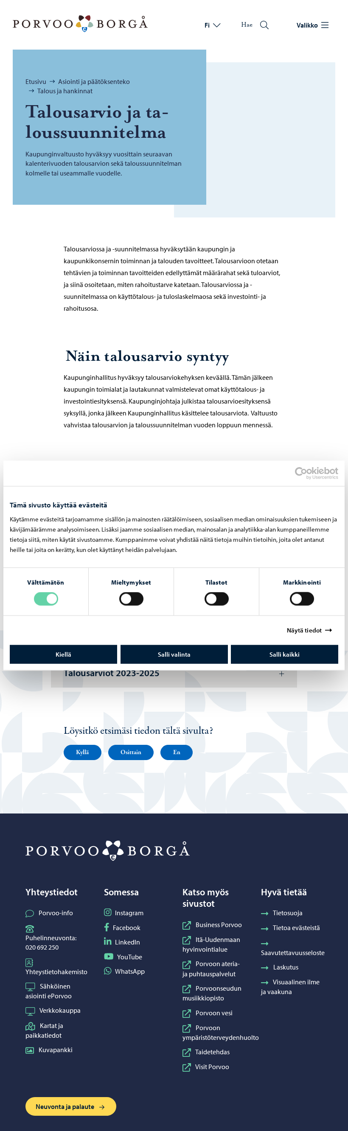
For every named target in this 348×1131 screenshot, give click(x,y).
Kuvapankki (56, 1049)
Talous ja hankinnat (65, 90)
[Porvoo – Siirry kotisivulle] (80, 24)
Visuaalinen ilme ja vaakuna (290, 987)
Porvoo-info (56, 912)
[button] (82, 752)
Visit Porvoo (212, 1066)
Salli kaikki (284, 654)
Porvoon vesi (214, 1012)
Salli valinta (174, 654)
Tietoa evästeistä (296, 927)
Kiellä (63, 654)
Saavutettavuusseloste (293, 952)
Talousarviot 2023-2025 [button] (112, 673)
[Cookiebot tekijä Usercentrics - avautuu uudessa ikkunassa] (308, 473)
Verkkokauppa (60, 1010)
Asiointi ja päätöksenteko (94, 81)
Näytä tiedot (304, 630)
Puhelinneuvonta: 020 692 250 (50, 942)
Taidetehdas (212, 1051)
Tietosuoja (288, 912)
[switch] (131, 599)
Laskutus (285, 967)
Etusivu (35, 81)
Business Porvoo (219, 924)
